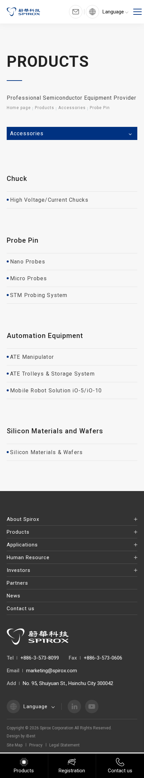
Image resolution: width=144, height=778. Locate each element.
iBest (30, 736)
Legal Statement (64, 745)
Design (13, 736)
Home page (19, 107)
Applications (22, 545)
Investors (18, 570)
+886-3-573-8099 (39, 658)
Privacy (36, 745)
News (13, 596)
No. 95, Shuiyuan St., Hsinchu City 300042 (68, 683)
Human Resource (28, 557)
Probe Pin (100, 107)
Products (44, 107)
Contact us (20, 608)
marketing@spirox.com (51, 671)
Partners (17, 583)
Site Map (14, 745)
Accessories (72, 107)
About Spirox (23, 519)
